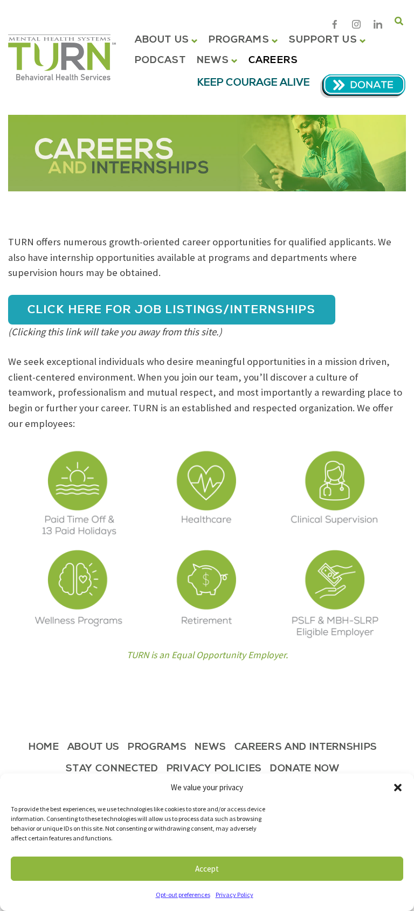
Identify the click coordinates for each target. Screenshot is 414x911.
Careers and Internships (305, 748)
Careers (273, 60)
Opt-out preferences (183, 895)
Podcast (160, 60)
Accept (207, 869)
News (213, 60)
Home (44, 748)
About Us (162, 40)
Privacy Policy (234, 895)
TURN (62, 57)
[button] (397, 787)
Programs (239, 40)
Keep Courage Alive (253, 83)
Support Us (323, 40)
